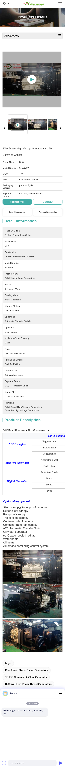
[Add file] (4, 762)
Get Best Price (17, 202)
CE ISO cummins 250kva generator (26, 677)
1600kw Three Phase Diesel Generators (28, 684)
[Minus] (60, 693)
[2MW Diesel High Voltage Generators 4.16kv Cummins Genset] (32, 79)
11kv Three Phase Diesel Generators (26, 670)
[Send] (60, 762)
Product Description (48, 212)
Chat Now (48, 201)
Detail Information (17, 212)
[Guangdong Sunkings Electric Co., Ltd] (33, 3)
